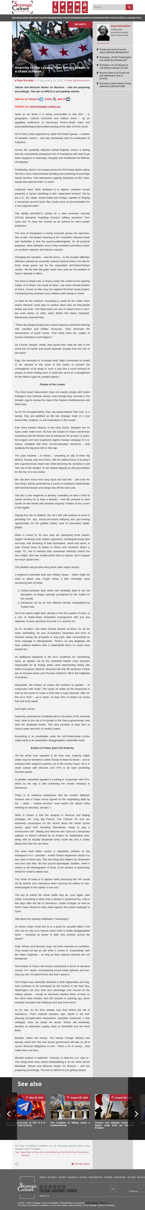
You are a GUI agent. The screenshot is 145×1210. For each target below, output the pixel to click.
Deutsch (136, 18)
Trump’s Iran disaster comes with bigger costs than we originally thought (115, 1125)
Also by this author (103, 43)
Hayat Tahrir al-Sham (29, 1152)
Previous (9, 1114)
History (63, 18)
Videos (97, 18)
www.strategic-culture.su (96, 1203)
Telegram (34, 99)
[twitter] (63, 4)
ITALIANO (72, 1190)
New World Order (69, 1152)
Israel (46, 1152)
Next (136, 1114)
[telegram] (70, 4)
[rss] (55, 10)
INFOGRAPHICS (85, 18)
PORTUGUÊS (59, 1190)
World (26, 18)
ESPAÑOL (45, 1190)
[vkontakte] (77, 4)
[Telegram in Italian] (77, 10)
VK (64, 99)
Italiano (127, 18)
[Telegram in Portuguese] (70, 10)
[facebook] (55, 4)
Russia (80, 1152)
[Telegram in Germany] (85, 10)
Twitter (48, 99)
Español (105, 18)
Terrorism (25, 1155)
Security (35, 18)
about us (44, 1196)
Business (54, 18)
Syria (86, 1152)
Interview (72, 18)
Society (44, 18)
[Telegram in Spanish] (63, 10)
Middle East (55, 1152)
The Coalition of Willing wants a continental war (70, 1124)
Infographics (96, 1177)
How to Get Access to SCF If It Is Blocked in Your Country (25, 1124)
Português (116, 18)
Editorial (17, 18)
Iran (42, 1152)
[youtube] (85, 4)
